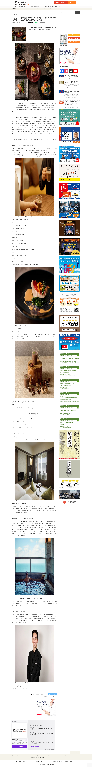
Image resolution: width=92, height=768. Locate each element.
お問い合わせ (37, 755)
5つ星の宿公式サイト (44, 6)
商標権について (66, 755)
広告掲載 (43, 755)
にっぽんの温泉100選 (21, 6)
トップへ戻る (75, 752)
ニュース (21, 8)
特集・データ (43, 8)
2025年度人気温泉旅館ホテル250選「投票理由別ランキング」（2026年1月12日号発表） (72, 103)
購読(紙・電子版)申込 (61, 2)
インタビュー (27, 8)
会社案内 (50, 8)
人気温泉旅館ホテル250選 (33, 6)
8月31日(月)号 (63, 45)
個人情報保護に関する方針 (35, 757)
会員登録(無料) (74, 34)
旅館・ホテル (18, 14)
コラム (32, 8)
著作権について (59, 755)
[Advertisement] (23, 707)
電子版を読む (15, 8)
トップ (14, 6)
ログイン (73, 2)
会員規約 (44, 757)
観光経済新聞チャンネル (55, 6)
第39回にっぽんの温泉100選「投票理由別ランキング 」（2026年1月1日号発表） (71, 91)
